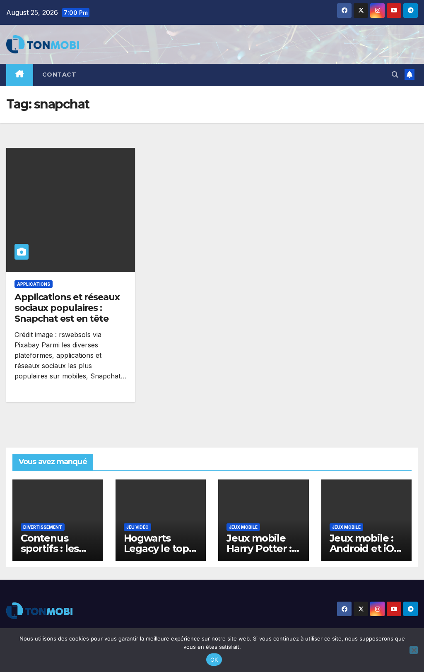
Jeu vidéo (137, 527)
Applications (33, 284)
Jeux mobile (243, 527)
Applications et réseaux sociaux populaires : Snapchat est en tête (67, 308)
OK (214, 659)
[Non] (414, 650)
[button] (395, 74)
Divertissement (42, 527)
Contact (59, 74)
